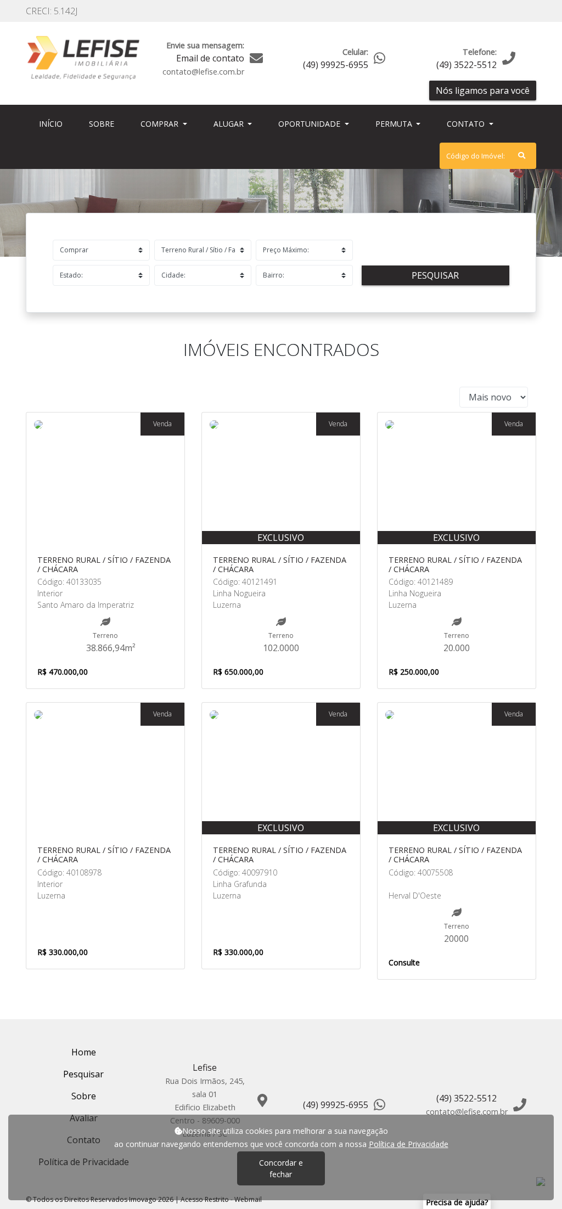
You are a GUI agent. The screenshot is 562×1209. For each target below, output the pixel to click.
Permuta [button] (394, 123)
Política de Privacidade (408, 1144)
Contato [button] (467, 123)
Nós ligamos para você (483, 90)
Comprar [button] (160, 123)
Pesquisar (435, 275)
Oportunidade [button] (310, 123)
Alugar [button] (229, 123)
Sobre (104, 123)
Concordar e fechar (281, 1168)
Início (53, 123)
